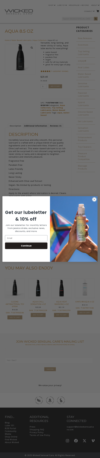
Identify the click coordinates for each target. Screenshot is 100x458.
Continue (26, 245)
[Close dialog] (94, 199)
